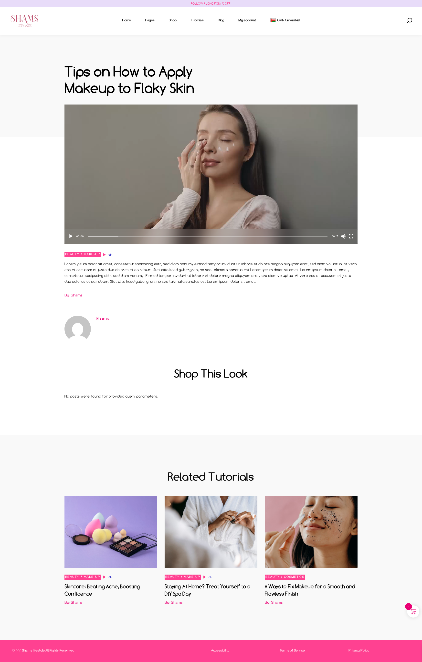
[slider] (207, 236)
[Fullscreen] (351, 236)
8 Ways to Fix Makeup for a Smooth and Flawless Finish (310, 590)
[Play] (70, 236)
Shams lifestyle (33, 651)
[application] (211, 174)
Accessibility (220, 651)
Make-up (92, 255)
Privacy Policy (358, 651)
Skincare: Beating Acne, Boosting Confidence (102, 590)
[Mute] (343, 236)
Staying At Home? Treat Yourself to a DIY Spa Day (207, 590)
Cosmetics (294, 577)
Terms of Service (292, 651)
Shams (102, 319)
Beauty (72, 255)
